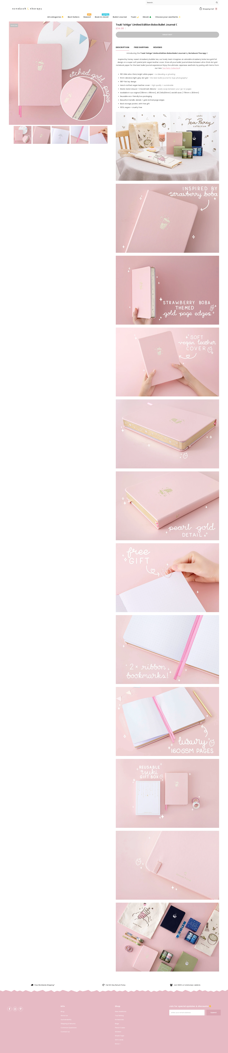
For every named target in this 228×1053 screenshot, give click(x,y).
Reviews (157, 47)
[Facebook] (9, 1009)
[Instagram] (15, 1009)
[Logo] (25, 8)
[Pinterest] (20, 1009)
